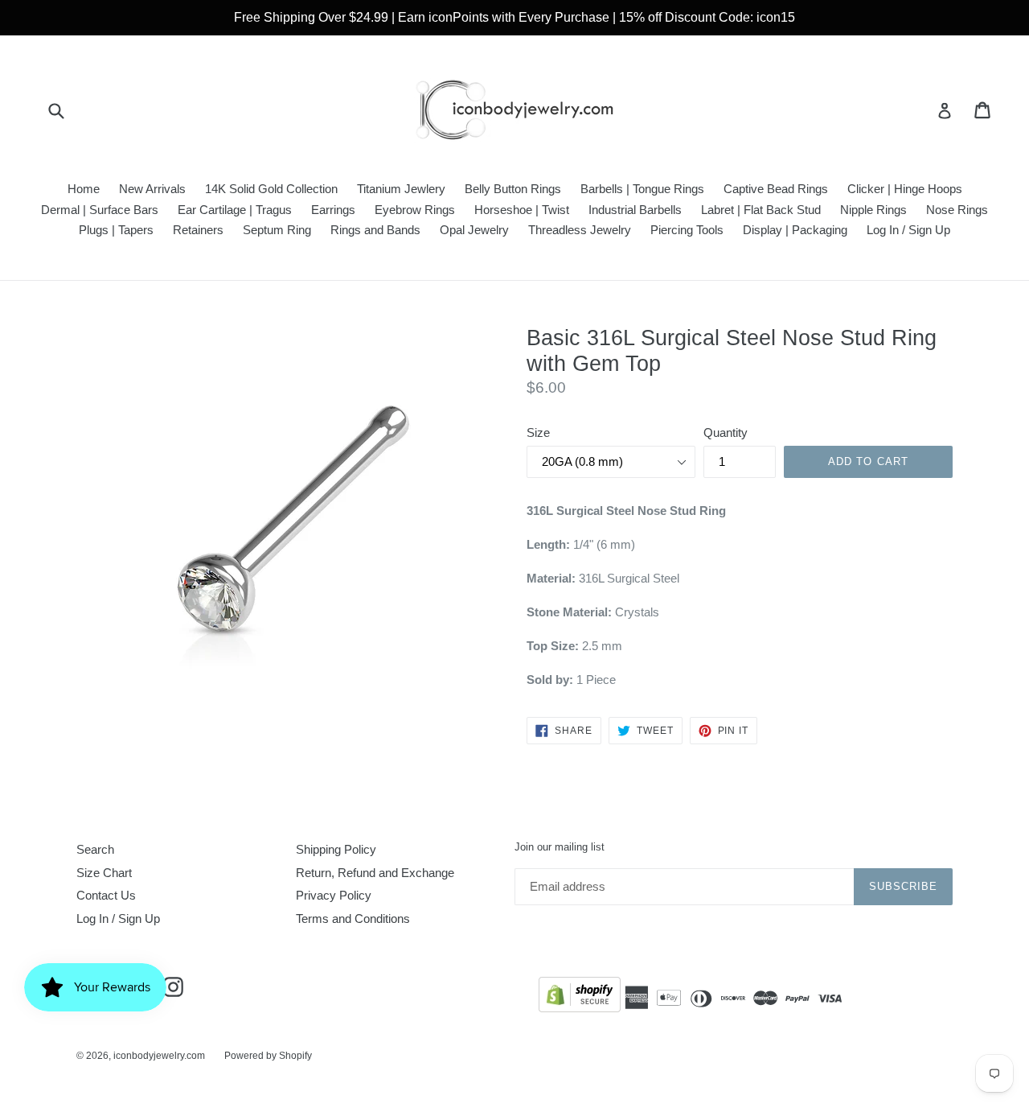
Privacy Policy (333, 895)
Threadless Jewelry (579, 230)
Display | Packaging (795, 230)
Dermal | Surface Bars (99, 209)
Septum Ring (277, 230)
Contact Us (106, 895)
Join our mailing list (559, 847)
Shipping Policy (336, 849)
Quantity (725, 432)
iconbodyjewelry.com (159, 1055)
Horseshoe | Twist (521, 209)
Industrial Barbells (635, 209)
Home (84, 189)
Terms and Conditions (353, 918)
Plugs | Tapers (116, 230)
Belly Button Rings (513, 189)
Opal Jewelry (474, 230)
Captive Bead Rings (776, 189)
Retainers (198, 230)
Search (95, 849)
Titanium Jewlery (401, 189)
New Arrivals (152, 189)
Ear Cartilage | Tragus (235, 209)
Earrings (333, 209)
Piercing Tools (687, 230)
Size (538, 432)
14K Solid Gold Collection (271, 189)
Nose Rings (957, 209)
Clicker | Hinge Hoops (904, 189)
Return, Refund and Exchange (375, 872)
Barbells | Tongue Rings (642, 189)
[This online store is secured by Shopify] (580, 997)
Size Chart (104, 872)
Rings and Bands (375, 230)
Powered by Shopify (268, 1055)
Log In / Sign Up (908, 230)
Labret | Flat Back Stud (761, 209)
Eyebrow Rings (415, 209)
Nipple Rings (873, 209)
